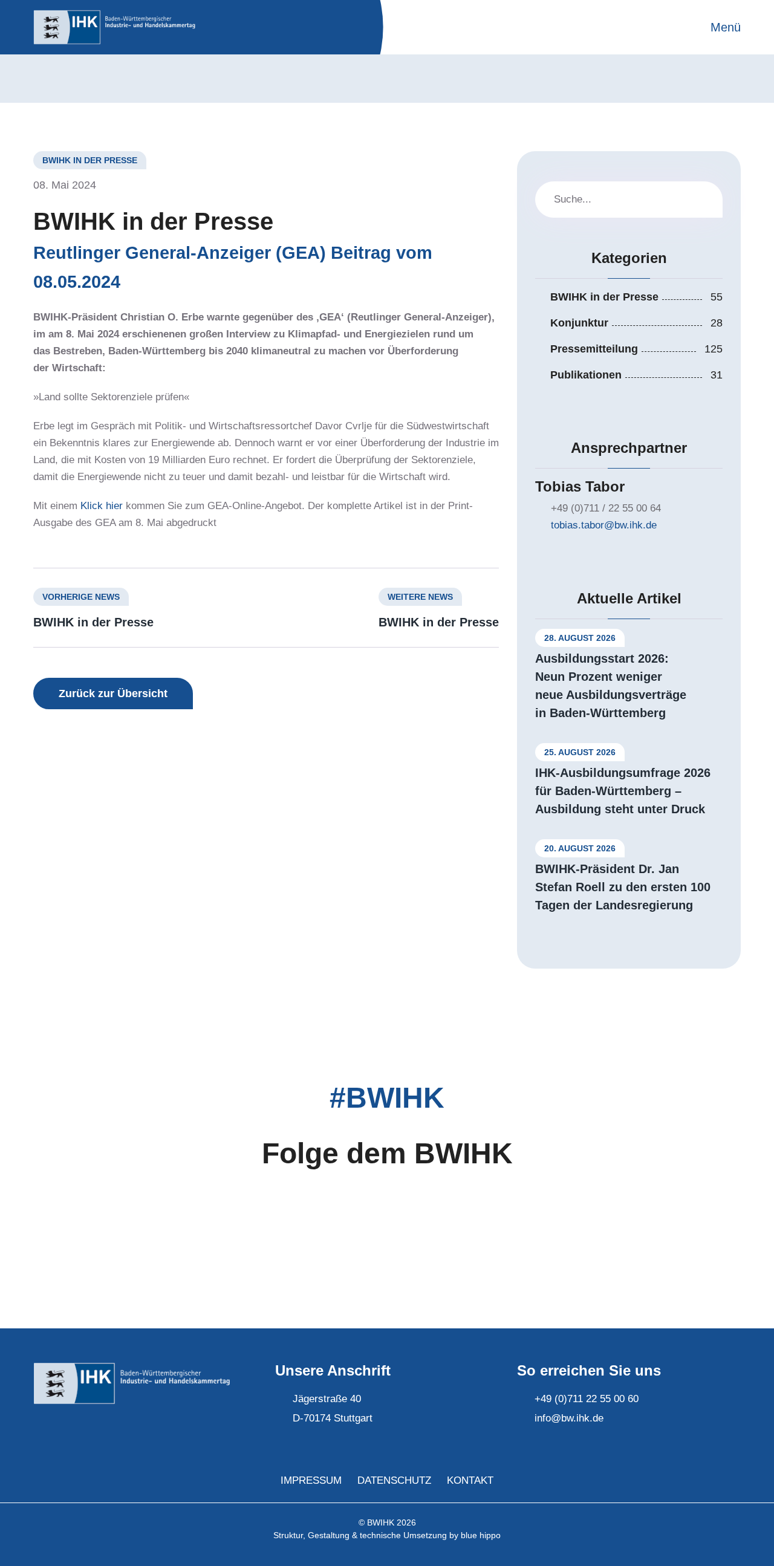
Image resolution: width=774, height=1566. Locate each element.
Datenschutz (394, 1480)
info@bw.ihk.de (569, 1418)
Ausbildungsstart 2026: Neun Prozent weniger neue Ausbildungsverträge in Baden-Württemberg (610, 686)
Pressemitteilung (594, 349)
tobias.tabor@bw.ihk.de (604, 525)
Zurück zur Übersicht (113, 693)
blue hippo (481, 1535)
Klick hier (101, 506)
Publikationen (586, 375)
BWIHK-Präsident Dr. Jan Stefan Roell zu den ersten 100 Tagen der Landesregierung (623, 887)
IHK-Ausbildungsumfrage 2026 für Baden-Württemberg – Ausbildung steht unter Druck (623, 791)
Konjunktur (579, 323)
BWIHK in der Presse (93, 622)
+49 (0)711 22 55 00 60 (587, 1399)
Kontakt (470, 1480)
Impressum (311, 1480)
